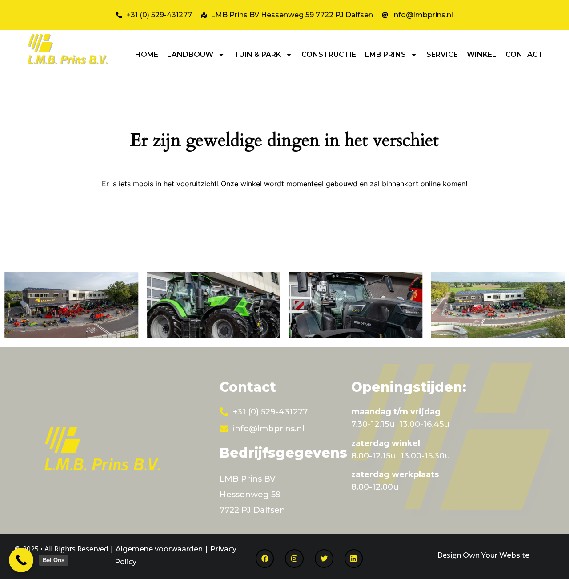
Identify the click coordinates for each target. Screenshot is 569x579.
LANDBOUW (190, 54)
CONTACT (524, 54)
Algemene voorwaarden (159, 549)
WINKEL (482, 54)
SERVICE (442, 54)
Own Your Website (496, 555)
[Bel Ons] (21, 560)
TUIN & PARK (257, 54)
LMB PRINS (385, 54)
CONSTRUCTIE (328, 54)
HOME (146, 54)
